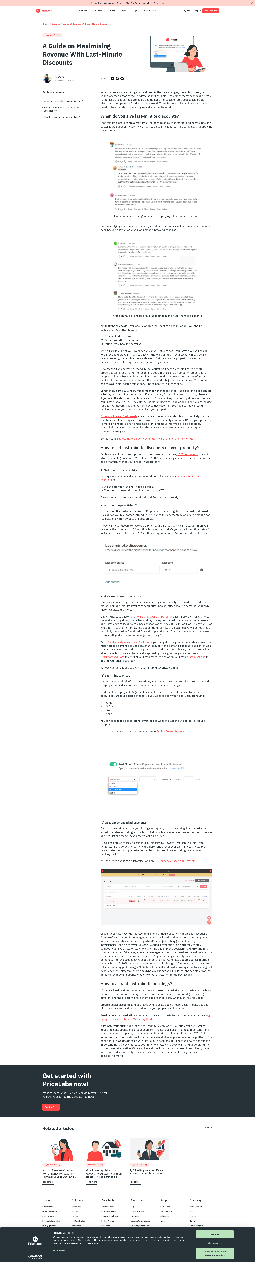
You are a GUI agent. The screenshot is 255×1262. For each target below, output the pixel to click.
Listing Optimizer (49, 1226)
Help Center (164, 1216)
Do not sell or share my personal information (215, 1253)
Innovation (135, 1216)
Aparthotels (76, 1226)
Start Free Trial (210, 10)
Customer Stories (137, 1211)
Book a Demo (165, 1207)
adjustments (188, 861)
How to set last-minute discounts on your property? (61, 109)
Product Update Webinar (140, 1226)
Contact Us (194, 1216)
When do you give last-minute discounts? (63, 101)
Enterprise (135, 11)
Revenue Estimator (108, 1211)
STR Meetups (106, 1226)
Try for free (51, 1107)
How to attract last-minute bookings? (62, 117)
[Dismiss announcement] (251, 3)
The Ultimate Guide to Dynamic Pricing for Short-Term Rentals (155, 438)
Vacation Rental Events (110, 1216)
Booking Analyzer (107, 1221)
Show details (59, 1251)
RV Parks (75, 1216)
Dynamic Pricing (48, 1207)
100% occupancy (187, 454)
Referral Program (196, 1226)
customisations (196, 657)
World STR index (107, 1207)
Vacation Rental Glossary (140, 1221)
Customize (213, 1243)
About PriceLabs (196, 1207)
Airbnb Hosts (77, 1207)
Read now (159, 3)
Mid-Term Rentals (78, 1221)
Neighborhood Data (112, 657)
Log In (198, 10)
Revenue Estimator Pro (51, 1221)
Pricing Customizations (170, 731)
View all (208, 1127)
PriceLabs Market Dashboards (119, 416)
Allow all (215, 1234)
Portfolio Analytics (49, 1216)
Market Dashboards (49, 1211)
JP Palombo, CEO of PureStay (154, 616)
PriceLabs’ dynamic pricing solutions (129, 642)
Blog (44, 24)
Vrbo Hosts (76, 1211)
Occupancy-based (168, 861)
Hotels (123, 11)
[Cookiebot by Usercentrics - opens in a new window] (35, 1257)
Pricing (112, 11)
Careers (193, 1221)
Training (163, 1221)
